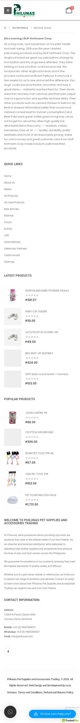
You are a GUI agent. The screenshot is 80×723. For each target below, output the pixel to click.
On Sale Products (14, 202)
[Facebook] (8, 651)
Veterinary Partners (15, 248)
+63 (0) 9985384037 (24, 627)
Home (7, 176)
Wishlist (9, 215)
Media (7, 189)
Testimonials (12, 255)
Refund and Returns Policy (58, 692)
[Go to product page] (12, 295)
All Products (11, 196)
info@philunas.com (22, 636)
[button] (52, 714)
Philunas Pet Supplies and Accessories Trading (33, 679)
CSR (6, 235)
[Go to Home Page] (5, 28)
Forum (8, 222)
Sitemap (9, 261)
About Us (9, 182)
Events (8, 228)
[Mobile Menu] (8, 10)
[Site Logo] (24, 10)
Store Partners (12, 242)
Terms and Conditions (30, 692)
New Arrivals (11, 209)
